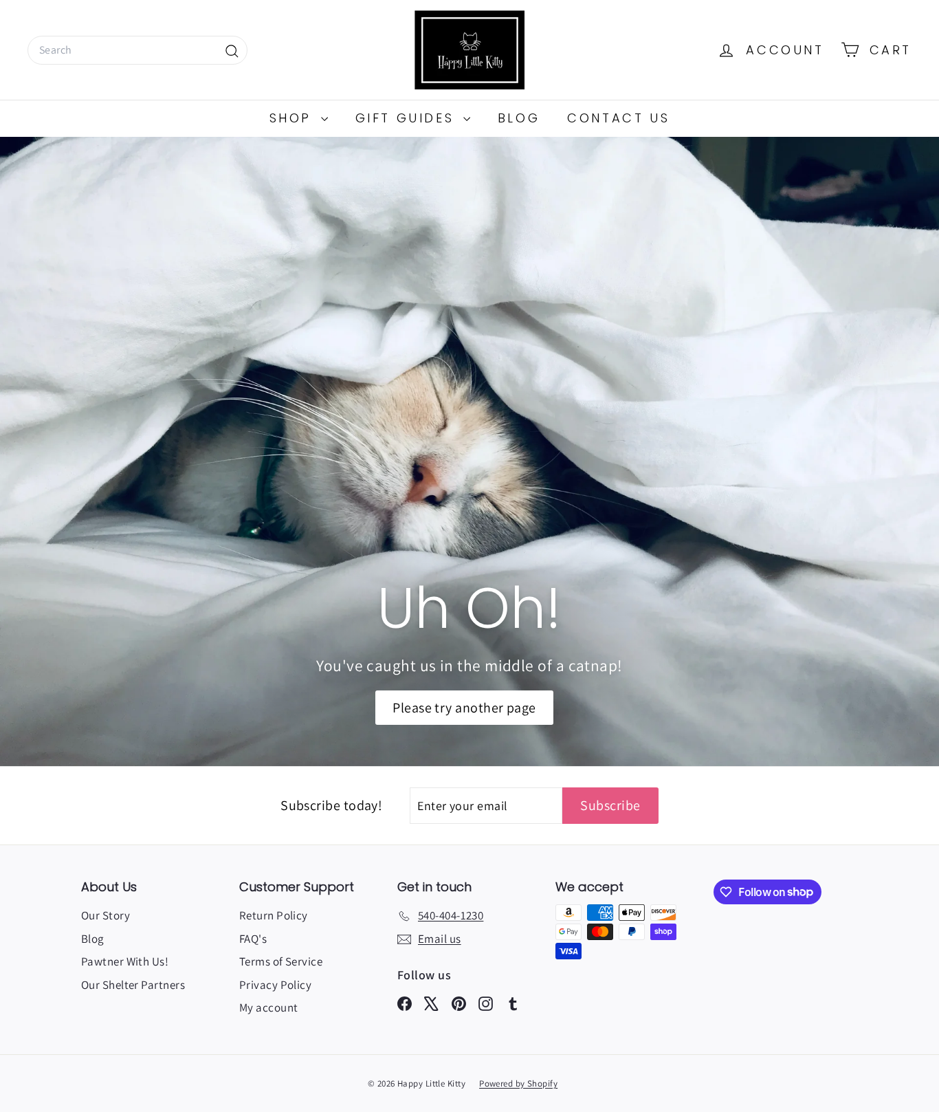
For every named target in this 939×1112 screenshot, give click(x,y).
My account (268, 1007)
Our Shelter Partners (133, 984)
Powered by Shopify (518, 1083)
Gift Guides (407, 118)
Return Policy (273, 915)
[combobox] (137, 50)
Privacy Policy (275, 984)
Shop (293, 118)
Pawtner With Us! (124, 961)
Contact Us (618, 118)
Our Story (105, 915)
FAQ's (253, 938)
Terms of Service (280, 961)
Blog (519, 118)
